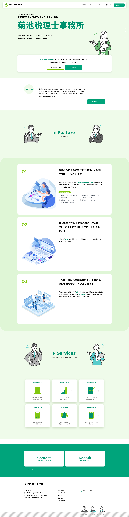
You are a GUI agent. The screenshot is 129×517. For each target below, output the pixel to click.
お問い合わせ (61, 500)
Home (26, 441)
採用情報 (60, 498)
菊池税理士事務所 (34, 484)
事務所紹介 (61, 490)
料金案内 (60, 495)
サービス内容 (61, 493)
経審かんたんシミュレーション (91, 491)
